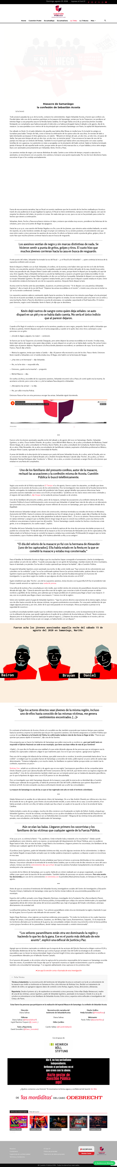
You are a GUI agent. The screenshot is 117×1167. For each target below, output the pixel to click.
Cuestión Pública (13, 428)
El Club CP (47, 1149)
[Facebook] (88, 2)
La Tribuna (84, 21)
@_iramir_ (34, 1022)
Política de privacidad (50, 1151)
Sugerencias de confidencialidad (20, 1154)
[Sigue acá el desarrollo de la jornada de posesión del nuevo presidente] (19, 1122)
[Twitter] (99, 2)
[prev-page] (11, 1132)
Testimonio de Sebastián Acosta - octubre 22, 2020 (28, 428)
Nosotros (13, 1149)
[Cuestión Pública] (58, 11)
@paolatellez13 (97, 1020)
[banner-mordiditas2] (58, 1097)
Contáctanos (14, 1151)
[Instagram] (92, 2)
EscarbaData (62, 21)
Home (23, 21)
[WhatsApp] (102, 2)
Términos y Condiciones (17, 1157)
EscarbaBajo (49, 21)
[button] (105, 21)
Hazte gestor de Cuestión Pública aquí (58, 1078)
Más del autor (34, 1112)
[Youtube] (106, 2)
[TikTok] (95, 2)
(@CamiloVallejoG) (64, 1027)
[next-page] (14, 1132)
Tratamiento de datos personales (54, 1154)
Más (92, 21)
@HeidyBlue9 (98, 1012)
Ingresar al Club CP (78, 1)
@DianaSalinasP (29, 1020)
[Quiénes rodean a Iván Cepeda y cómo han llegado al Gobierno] (98, 1122)
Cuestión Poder (35, 21)
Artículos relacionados (19, 1112)
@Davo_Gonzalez (31, 1029)
